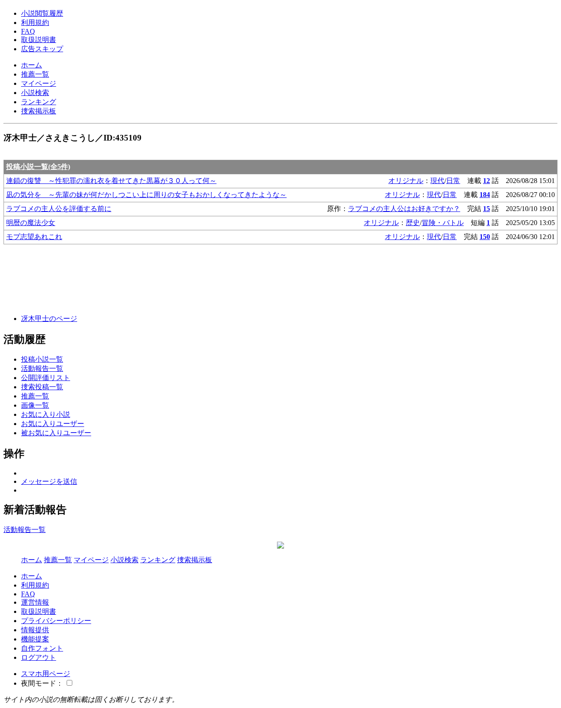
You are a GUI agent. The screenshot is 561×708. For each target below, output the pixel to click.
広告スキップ (42, 49)
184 (484, 194)
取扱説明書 (38, 39)
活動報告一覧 (42, 368)
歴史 (413, 222)
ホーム (31, 65)
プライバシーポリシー (56, 620)
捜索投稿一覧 (42, 387)
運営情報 (35, 602)
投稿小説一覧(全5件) (38, 166)
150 (484, 236)
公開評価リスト (45, 377)
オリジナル (405, 180)
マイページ (38, 83)
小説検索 (35, 92)
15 (486, 208)
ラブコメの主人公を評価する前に (58, 208)
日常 (453, 180)
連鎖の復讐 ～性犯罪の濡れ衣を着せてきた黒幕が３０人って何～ (111, 180)
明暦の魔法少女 (30, 222)
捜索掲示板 (38, 111)
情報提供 (35, 630)
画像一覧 (35, 405)
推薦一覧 (35, 74)
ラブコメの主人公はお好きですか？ (404, 208)
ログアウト (38, 657)
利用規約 (35, 22)
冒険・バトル (443, 222)
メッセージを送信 (49, 481)
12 (486, 180)
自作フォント (42, 648)
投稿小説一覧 (42, 359)
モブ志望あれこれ (34, 236)
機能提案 (35, 639)
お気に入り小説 (45, 414)
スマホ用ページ (45, 673)
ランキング (38, 102)
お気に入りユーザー (52, 423)
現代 (437, 180)
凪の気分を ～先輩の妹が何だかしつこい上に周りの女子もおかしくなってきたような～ (146, 194)
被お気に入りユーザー (56, 433)
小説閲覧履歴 (42, 13)
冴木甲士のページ (49, 318)
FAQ (28, 31)
